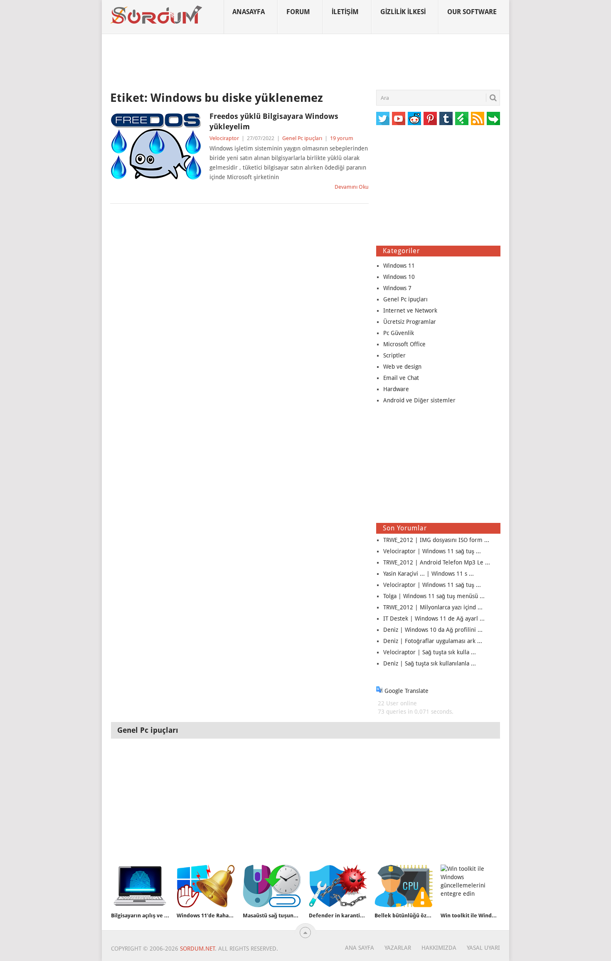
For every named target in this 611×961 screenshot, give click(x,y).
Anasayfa (248, 12)
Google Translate (406, 690)
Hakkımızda (438, 947)
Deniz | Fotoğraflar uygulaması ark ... (432, 641)
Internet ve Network (410, 310)
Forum (298, 12)
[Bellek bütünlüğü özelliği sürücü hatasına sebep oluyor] (403, 886)
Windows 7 (397, 288)
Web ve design (402, 366)
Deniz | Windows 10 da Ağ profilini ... (433, 629)
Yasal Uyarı (483, 947)
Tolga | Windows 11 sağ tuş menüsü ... (434, 596)
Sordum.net (197, 948)
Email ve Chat (401, 378)
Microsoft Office (404, 344)
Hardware (396, 389)
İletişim (345, 12)
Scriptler (394, 355)
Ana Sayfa (359, 947)
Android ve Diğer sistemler (419, 400)
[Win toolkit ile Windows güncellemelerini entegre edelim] (470, 886)
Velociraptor (224, 138)
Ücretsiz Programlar (409, 321)
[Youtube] (398, 118)
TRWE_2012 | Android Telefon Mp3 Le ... (436, 562)
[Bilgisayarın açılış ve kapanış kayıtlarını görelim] (140, 886)
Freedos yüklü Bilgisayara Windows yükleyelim (273, 121)
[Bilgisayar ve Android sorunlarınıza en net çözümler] (156, 15)
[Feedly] (461, 118)
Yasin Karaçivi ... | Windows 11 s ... (428, 573)
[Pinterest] (430, 118)
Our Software (472, 12)
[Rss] (477, 118)
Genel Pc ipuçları (302, 138)
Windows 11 (399, 265)
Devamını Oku (352, 187)
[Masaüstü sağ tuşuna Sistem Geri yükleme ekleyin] (272, 886)
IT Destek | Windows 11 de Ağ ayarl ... (434, 618)
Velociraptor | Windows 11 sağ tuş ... (432, 551)
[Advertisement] (305, 62)
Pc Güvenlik (398, 333)
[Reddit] (414, 118)
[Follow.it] (493, 118)
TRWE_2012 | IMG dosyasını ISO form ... (436, 540)
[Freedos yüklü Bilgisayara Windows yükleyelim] (156, 146)
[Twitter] (382, 118)
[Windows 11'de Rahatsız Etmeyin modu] (206, 886)
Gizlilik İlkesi (403, 12)
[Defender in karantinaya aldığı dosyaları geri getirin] (338, 886)
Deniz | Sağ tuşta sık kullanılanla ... (429, 663)
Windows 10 (399, 277)
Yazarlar (397, 947)
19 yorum (341, 138)
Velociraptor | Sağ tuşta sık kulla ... (429, 652)
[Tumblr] (446, 118)
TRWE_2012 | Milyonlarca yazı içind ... (433, 607)
